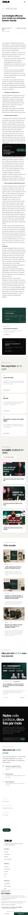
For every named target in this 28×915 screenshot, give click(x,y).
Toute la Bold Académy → (9, 457)
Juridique (6, 851)
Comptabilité (7, 854)
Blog (5, 888)
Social (5, 873)
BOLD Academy (7, 886)
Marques (6, 856)
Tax (5, 876)
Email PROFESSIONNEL (7, 805)
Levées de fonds (8, 859)
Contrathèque (7, 883)
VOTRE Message (5, 812)
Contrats (6, 871)
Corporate (6, 866)
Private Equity (7, 869)
